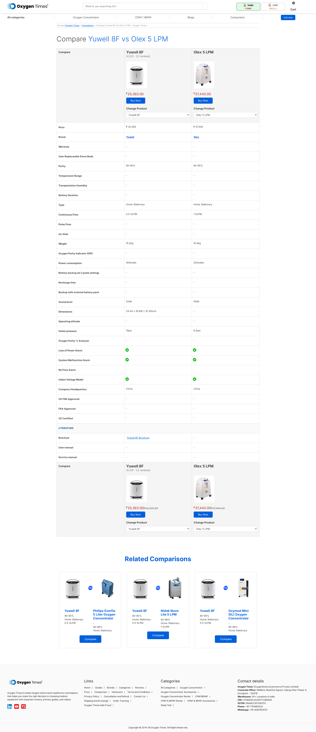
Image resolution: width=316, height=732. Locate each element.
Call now (288, 17)
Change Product (136, 108)
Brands (110, 688)
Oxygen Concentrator (86, 17)
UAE (273, 7)
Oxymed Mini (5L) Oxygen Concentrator (238, 614)
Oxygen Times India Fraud (97, 705)
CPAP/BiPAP (201, 696)
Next (263, 612)
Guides (98, 688)
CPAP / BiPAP (143, 17)
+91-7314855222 (254, 706)
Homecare (117, 692)
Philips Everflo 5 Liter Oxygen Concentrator (104, 614)
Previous (53, 612)
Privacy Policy (91, 696)
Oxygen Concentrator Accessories (178, 692)
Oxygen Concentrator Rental (175, 696)
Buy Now (136, 100)
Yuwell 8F (72, 611)
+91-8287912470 (258, 709)
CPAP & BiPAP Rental (172, 701)
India (249, 7)
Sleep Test (166, 705)
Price (87, 692)
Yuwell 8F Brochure (138, 437)
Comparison (237, 17)
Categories (124, 688)
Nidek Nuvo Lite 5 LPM (169, 612)
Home (87, 688)
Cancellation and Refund (116, 696)
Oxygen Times (72, 25)
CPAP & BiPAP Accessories (201, 701)
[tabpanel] (90, 610)
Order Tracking (121, 701)
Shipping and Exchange (96, 701)
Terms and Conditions (138, 692)
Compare (90, 639)
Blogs (191, 17)
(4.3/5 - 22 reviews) (138, 56)
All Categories (168, 688)
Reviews (139, 688)
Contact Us (139, 696)
